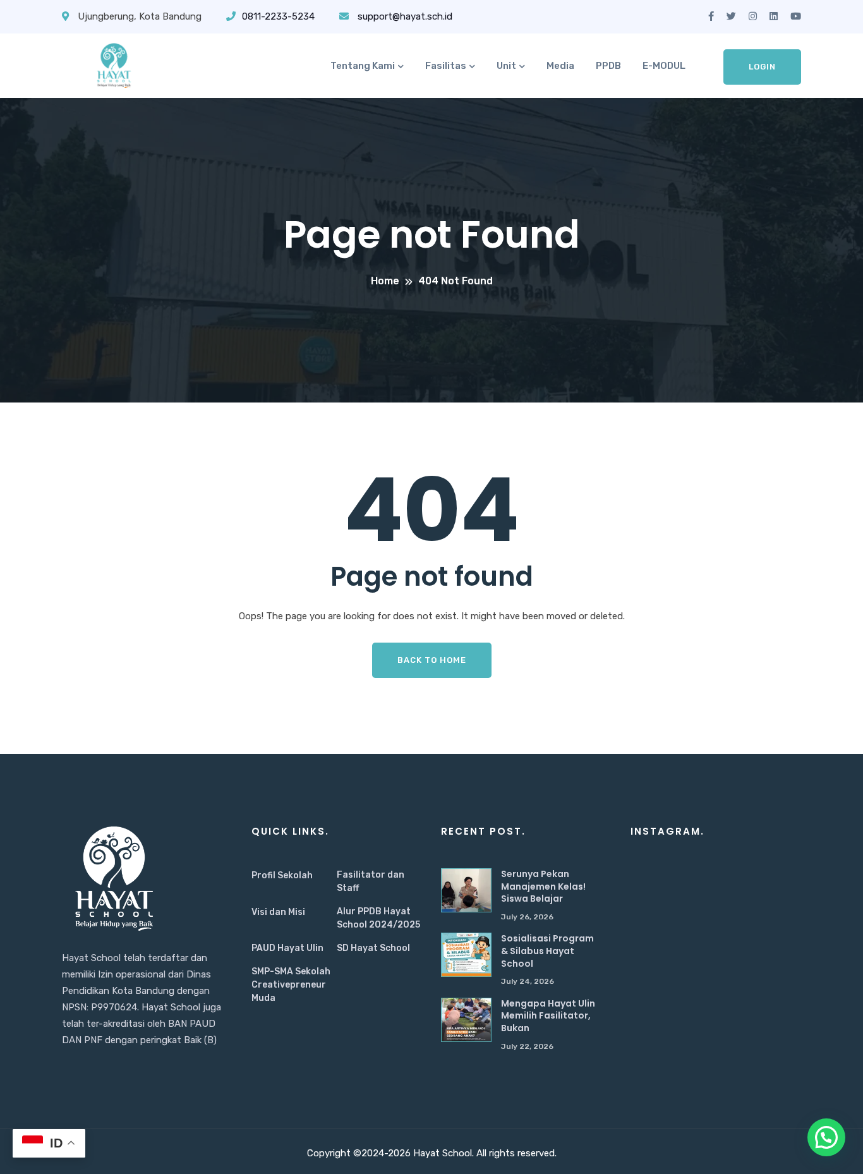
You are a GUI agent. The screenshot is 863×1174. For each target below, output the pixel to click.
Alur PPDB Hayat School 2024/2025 (378, 918)
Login (762, 66)
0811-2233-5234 (278, 16)
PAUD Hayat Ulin (287, 948)
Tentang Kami (362, 65)
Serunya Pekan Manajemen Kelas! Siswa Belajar (543, 886)
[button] (826, 1137)
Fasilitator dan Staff (370, 881)
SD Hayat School (373, 948)
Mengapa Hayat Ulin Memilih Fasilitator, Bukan (548, 1015)
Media (560, 65)
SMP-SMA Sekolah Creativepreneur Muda (290, 984)
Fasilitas (445, 65)
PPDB (608, 65)
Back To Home (431, 660)
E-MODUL (664, 65)
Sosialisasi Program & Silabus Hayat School (547, 950)
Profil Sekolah (282, 875)
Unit (506, 65)
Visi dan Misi (278, 912)
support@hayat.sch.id (403, 16)
